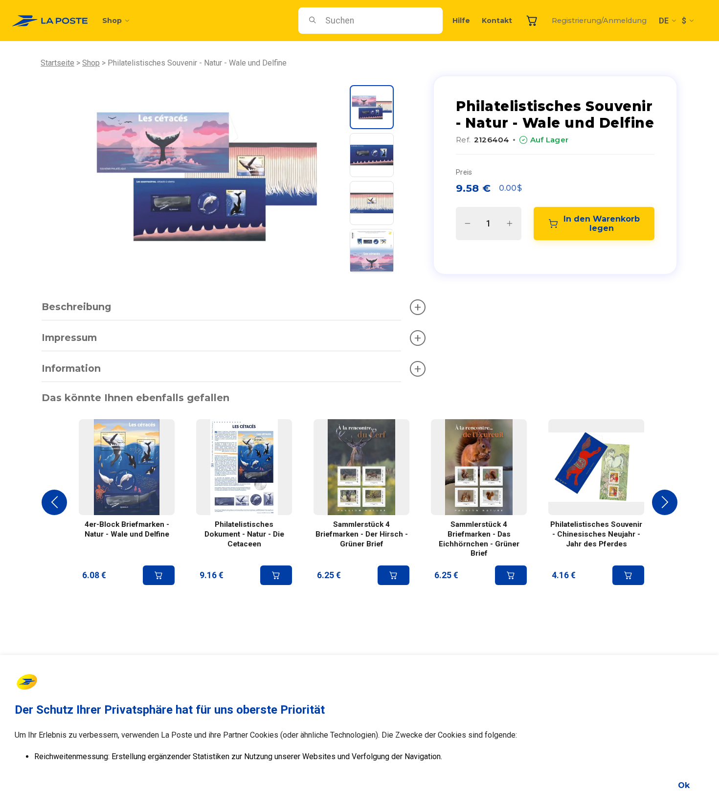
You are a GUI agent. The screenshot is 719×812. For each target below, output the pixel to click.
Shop (112, 20)
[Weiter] (664, 502)
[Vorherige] (54, 502)
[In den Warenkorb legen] (159, 575)
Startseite (57, 63)
